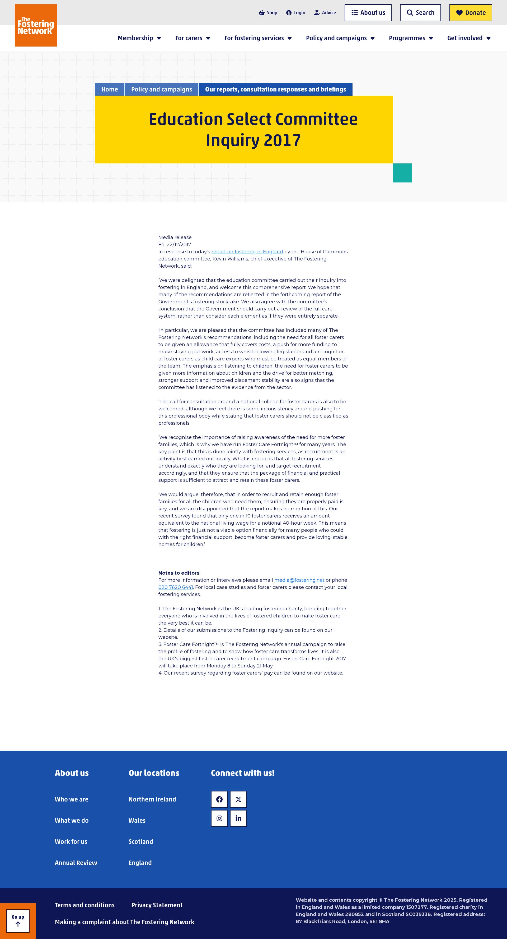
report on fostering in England (247, 252)
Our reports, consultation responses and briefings (275, 89)
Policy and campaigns (161, 89)
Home (109, 89)
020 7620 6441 (175, 587)
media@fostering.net (299, 580)
